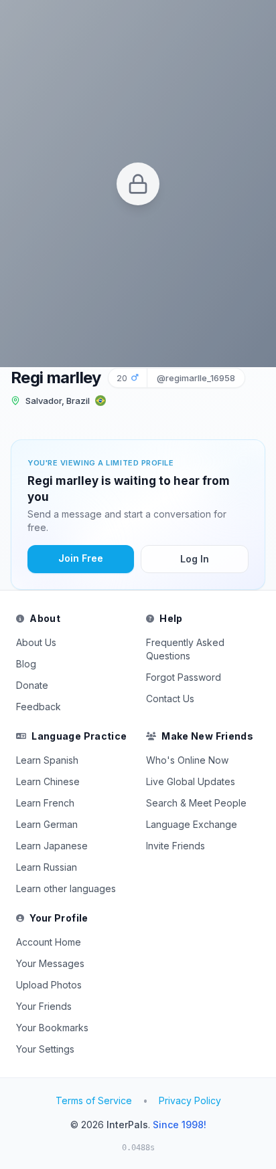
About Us (36, 642)
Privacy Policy (190, 1100)
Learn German (47, 824)
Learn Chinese (48, 781)
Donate (32, 685)
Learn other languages (66, 888)
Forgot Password (183, 677)
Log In (194, 558)
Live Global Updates (190, 781)
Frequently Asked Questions (185, 649)
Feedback (38, 706)
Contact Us (170, 698)
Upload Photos (49, 984)
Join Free (80, 558)
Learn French (45, 803)
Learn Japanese (52, 845)
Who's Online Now (187, 760)
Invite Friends (175, 845)
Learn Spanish (47, 760)
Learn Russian (46, 867)
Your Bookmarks (52, 1027)
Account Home (48, 942)
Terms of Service (94, 1100)
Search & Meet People (196, 803)
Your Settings (45, 1049)
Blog (26, 663)
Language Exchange (191, 824)
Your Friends (44, 1006)
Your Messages (50, 963)
